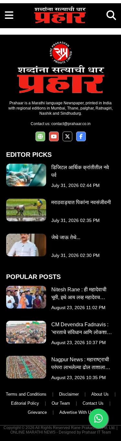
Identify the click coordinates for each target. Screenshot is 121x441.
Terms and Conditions (26, 394)
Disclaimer (69, 394)
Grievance (37, 412)
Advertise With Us (76, 412)
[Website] (40, 136)
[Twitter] (67, 136)
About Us (100, 394)
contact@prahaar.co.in (71, 124)
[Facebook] (81, 136)
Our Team (61, 403)
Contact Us (93, 403)
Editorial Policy (25, 403)
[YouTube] (54, 136)
